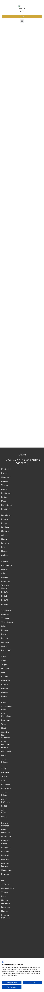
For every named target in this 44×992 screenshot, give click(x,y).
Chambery (5, 477)
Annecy (4, 481)
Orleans (4, 535)
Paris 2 (4, 596)
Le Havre (5, 543)
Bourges (5, 614)
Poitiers (4, 577)
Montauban (6, 836)
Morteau (5, 851)
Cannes (4, 688)
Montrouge (6, 788)
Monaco (4, 630)
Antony (4, 489)
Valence (4, 485)
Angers (4, 660)
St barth (5, 884)
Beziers (4, 638)
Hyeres (4, 569)
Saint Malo (6, 610)
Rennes (4, 519)
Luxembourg (6, 505)
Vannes (4, 892)
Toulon (4, 776)
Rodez (4, 806)
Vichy (3, 768)
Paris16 (4, 684)
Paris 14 (4, 592)
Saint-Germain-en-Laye (5, 744)
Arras (3, 656)
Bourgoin (5, 874)
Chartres (5, 859)
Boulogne (5, 680)
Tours (3, 724)
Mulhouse (5, 784)
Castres (4, 692)
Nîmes (4, 551)
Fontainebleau (7, 888)
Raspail (4, 676)
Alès (3, 573)
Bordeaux (5, 720)
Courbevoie (6, 565)
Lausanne (5, 907)
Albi (3, 780)
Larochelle (5, 515)
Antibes (4, 555)
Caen (3, 702)
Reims (4, 523)
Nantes (4, 911)
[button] (22, 21)
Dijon (3, 626)
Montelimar (6, 847)
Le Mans (5, 527)
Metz (3, 501)
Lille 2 (4, 672)
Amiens (4, 561)
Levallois (5, 668)
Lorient (4, 497)
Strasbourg (6, 650)
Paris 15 (4, 600)
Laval (3, 816)
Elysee (4, 473)
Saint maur (6, 493)
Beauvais (5, 855)
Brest (3, 634)
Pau (3, 547)
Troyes (4, 664)
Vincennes (5, 618)
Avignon (4, 604)
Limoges (5, 531)
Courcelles (6, 751)
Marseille (5, 772)
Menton (4, 896)
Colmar (4, 646)
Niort (3, 728)
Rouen (4, 696)
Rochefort (5, 509)
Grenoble (5, 642)
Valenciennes (7, 622)
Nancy (4, 539)
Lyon (3, 755)
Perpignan (5, 581)
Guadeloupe (6, 870)
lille (2, 880)
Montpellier (6, 469)
